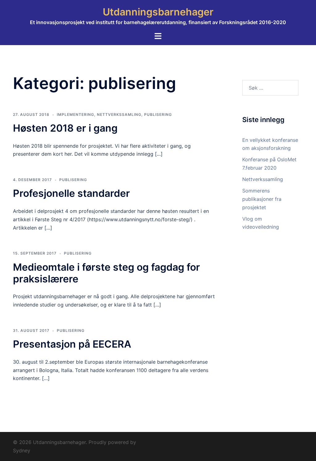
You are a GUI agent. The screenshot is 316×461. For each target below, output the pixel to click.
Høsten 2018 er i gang (65, 128)
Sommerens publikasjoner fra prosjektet (261, 199)
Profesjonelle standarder (71, 193)
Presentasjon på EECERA (72, 344)
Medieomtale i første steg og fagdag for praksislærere (106, 273)
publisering (158, 114)
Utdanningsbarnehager (158, 12)
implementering (75, 114)
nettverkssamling (119, 114)
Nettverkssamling (262, 179)
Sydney (21, 450)
